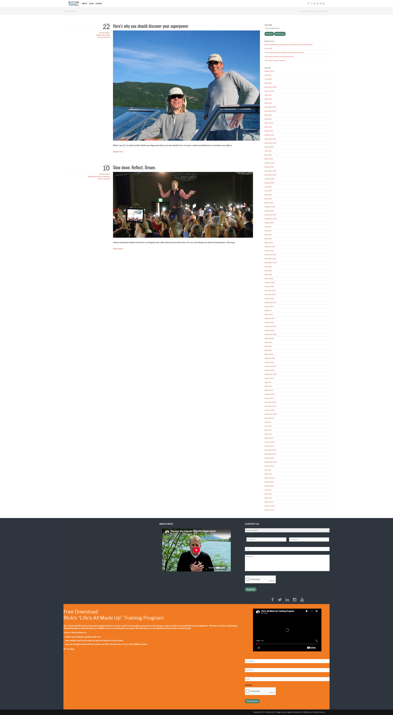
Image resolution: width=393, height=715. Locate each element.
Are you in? (268, 49)
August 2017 (269, 306)
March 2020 (269, 203)
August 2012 (269, 486)
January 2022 (269, 135)
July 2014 (268, 422)
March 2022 (269, 131)
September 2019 (271, 219)
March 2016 (269, 354)
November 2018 (270, 259)
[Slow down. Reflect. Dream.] (186, 205)
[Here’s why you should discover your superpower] (186, 86)
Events (99, 4)
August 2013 (269, 466)
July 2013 (268, 470)
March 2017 (269, 314)
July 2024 (268, 95)
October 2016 (269, 330)
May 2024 (268, 99)
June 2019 (268, 231)
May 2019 (268, 235)
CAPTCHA (248, 685)
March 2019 (269, 243)
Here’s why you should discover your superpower (150, 26)
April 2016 (268, 350)
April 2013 (268, 474)
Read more (118, 152)
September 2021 (271, 143)
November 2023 (270, 111)
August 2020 (269, 183)
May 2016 (268, 346)
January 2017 (269, 322)
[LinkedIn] (318, 4)
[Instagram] (321, 4)
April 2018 (268, 275)
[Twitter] (314, 4)
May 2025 (268, 83)
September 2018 (271, 263)
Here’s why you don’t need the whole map (279, 56)
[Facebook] (312, 4)
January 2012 (269, 510)
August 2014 (269, 418)
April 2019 (268, 239)
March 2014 (269, 438)
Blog (91, 4)
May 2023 (268, 115)
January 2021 (269, 167)
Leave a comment (103, 37)
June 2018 (268, 267)
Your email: (268, 25)
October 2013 (269, 458)
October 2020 (270, 179)
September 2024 (271, 87)
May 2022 (268, 127)
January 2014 (269, 446)
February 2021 (270, 163)
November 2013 (270, 454)
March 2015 (269, 390)
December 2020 (270, 171)
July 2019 (268, 227)
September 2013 (271, 462)
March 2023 (269, 123)
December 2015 (270, 366)
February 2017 (270, 318)
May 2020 (268, 195)
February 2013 (270, 478)
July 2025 (268, 75)
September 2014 (271, 414)
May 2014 (268, 430)
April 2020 (268, 199)
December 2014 (270, 402)
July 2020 (268, 187)
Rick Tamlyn (310, 11)
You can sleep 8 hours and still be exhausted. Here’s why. (284, 52)
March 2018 (269, 279)
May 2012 (268, 494)
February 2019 (270, 247)
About (84, 4)
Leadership (106, 176)
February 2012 (270, 506)
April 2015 (268, 386)
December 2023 (270, 107)
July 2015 (268, 382)
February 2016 (270, 358)
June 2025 (268, 79)
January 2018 (269, 286)
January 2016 (269, 362)
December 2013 (270, 450)
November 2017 (270, 294)
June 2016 (268, 342)
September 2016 (271, 334)
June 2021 (268, 151)
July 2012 (268, 490)
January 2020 (269, 211)
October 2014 (269, 410)
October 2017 (269, 298)
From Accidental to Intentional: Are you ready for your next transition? (289, 45)
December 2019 (270, 215)
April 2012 (268, 498)
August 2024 (269, 91)
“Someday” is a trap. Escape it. (275, 60)
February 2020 (270, 207)
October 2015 (269, 370)
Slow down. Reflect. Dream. (134, 167)
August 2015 (269, 378)
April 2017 (268, 310)
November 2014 (270, 406)
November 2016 (270, 326)
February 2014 (270, 442)
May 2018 (268, 271)
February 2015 (270, 394)
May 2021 (268, 155)
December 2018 (270, 255)
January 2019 (269, 251)
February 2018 (270, 283)
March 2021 (269, 159)
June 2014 (268, 426)
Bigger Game (101, 35)
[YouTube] (323, 4)
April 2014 (268, 434)
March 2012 (269, 502)
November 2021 (270, 139)
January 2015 (269, 398)
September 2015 (271, 374)
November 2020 (270, 175)
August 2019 (269, 223)
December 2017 (270, 290)
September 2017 (271, 302)
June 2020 (268, 191)
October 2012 (269, 482)
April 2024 (268, 103)
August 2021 (269, 147)
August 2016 (269, 338)
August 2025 (269, 71)
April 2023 (268, 119)
